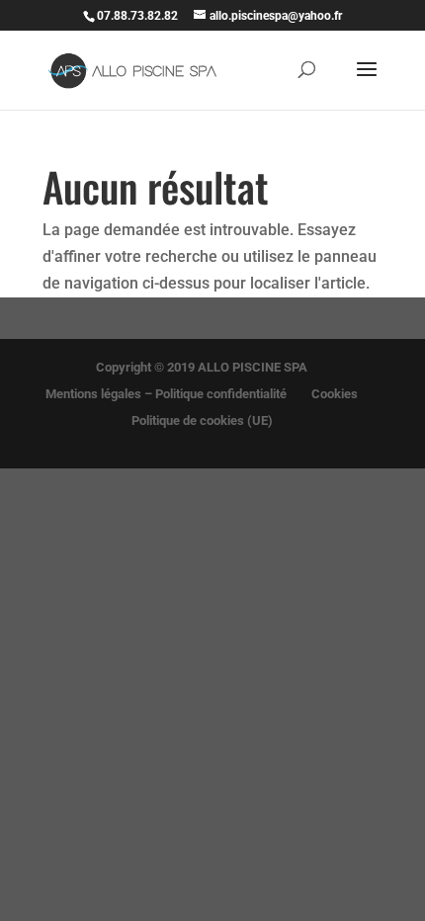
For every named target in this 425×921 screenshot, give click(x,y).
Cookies (334, 393)
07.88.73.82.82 (137, 16)
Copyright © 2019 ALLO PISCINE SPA (201, 367)
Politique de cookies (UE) (202, 420)
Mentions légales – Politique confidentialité (166, 393)
